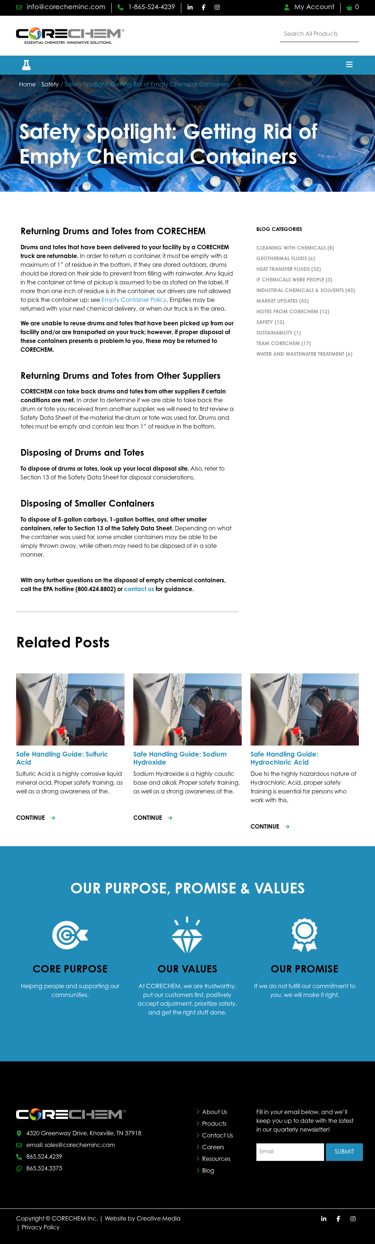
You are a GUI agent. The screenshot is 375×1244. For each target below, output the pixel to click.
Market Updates (277, 301)
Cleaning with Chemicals (291, 248)
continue (30, 818)
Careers (213, 1148)
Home (27, 85)
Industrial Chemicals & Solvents (300, 291)
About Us (214, 1113)
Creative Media (159, 1219)
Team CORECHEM (278, 344)
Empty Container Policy (134, 300)
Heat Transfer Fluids (283, 269)
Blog (208, 1171)
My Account (313, 7)
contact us (139, 590)
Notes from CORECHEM (287, 312)
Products (214, 1124)
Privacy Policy (41, 1228)
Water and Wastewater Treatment (300, 354)
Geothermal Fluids (281, 259)
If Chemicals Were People (290, 280)
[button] (22, 65)
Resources (216, 1159)
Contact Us (217, 1136)
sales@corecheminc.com (80, 1145)
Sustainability (274, 333)
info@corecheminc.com (65, 7)
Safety (50, 85)
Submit (344, 1152)
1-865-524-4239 (150, 7)
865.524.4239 (44, 1157)
